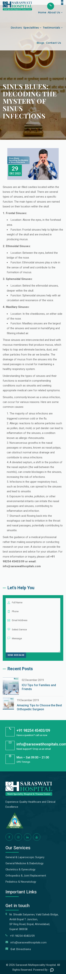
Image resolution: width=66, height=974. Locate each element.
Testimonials (52, 27)
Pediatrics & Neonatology (21, 881)
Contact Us (53, 42)
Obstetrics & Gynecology (20, 869)
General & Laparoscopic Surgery (25, 857)
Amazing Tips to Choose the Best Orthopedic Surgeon (39, 707)
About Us (54, 12)
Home (42, 12)
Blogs (40, 42)
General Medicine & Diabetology (24, 863)
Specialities (31, 27)
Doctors (16, 27)
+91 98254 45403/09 (33, 730)
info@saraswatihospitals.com (28, 942)
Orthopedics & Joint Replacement (26, 875)
